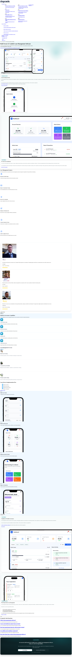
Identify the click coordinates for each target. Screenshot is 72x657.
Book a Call (3, 40)
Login (3, 39)
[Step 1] (0, 515)
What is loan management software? (8, 620)
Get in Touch (3, 526)
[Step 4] (2, 515)
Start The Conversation (4, 167)
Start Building (25, 650)
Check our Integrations (4, 85)
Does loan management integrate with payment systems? (12, 627)
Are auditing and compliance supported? (9, 630)
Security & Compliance (5, 35)
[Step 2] (1, 515)
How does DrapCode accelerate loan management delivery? (13, 634)
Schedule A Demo (2, 390)
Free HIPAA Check (4, 36)
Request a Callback (3, 614)
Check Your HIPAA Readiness (40, 650)
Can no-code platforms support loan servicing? (10, 623)
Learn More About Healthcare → (31, 5)
